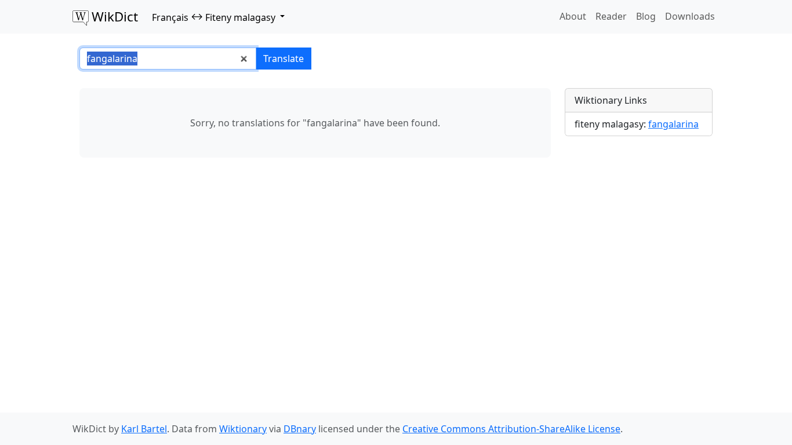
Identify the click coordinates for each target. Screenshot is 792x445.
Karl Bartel (144, 428)
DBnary (300, 428)
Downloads (690, 16)
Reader (611, 16)
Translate (283, 58)
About (573, 16)
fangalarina (673, 124)
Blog (646, 16)
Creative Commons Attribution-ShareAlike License (511, 428)
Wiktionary (243, 428)
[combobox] (167, 59)
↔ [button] (213, 17)
